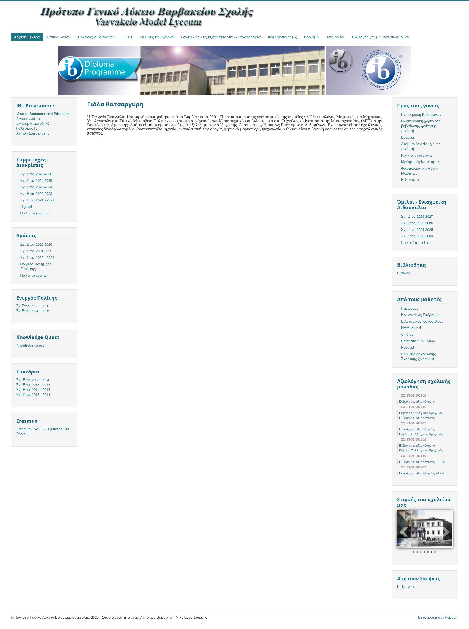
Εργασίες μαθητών (418, 340)
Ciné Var (407, 334)
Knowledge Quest (30, 345)
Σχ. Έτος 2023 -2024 (32, 379)
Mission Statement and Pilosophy (42, 113)
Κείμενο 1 (405, 586)
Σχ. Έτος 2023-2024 (36, 186)
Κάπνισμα (410, 179)
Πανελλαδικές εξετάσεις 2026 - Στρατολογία (221, 36)
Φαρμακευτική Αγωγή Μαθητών (420, 171)
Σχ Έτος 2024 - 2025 (32, 310)
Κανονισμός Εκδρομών (420, 314)
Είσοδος (404, 272)
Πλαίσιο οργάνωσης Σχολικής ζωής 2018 (418, 356)
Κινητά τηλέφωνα (417, 155)
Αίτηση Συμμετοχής (32, 133)
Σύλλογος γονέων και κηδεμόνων (380, 36)
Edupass (408, 137)
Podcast (407, 347)
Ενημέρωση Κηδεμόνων (421, 114)
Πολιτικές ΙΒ (27, 128)
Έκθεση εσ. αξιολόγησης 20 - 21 (422, 473)
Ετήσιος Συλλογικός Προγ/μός (421, 412)
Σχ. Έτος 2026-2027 (417, 216)
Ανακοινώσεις (28, 118)
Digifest (26, 206)
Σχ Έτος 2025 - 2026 (32, 305)
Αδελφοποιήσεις (282, 36)
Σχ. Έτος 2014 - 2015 (33, 389)
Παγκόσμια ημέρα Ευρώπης (36, 266)
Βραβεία (311, 36)
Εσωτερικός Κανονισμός (422, 321)
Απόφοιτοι (335, 36)
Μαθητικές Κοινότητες (420, 161)
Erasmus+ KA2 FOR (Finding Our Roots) (42, 431)
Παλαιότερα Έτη (34, 213)
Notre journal (411, 327)
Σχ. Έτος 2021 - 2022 (37, 200)
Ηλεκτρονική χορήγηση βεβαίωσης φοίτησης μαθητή (420, 125)
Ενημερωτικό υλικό (32, 123)
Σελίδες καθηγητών (157, 36)
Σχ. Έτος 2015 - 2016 (33, 384)
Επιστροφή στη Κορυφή (438, 617)
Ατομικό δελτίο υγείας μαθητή (421, 146)
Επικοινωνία (58, 36)
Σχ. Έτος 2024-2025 (36, 180)
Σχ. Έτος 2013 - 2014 (33, 394)
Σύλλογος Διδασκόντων (96, 36)
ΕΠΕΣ (128, 36)
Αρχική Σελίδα (27, 36)
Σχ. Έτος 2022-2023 (36, 193)
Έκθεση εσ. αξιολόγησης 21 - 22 (422, 461)
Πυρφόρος (409, 308)
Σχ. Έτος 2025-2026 (36, 173)
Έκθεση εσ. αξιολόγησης (417, 401)
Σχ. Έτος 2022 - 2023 (37, 257)
